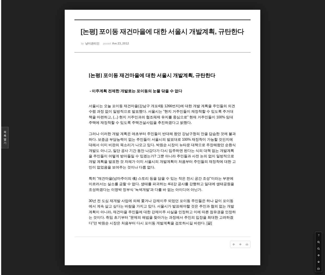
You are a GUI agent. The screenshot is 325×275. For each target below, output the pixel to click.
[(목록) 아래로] (318, 262)
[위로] (318, 255)
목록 (5, 137)
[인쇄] (318, 268)
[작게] (318, 248)
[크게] (318, 242)
